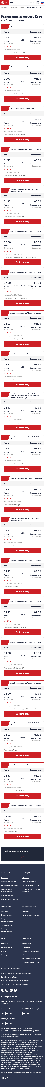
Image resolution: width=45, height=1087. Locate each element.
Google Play (2, 1013)
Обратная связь (28, 955)
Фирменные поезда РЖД (10, 899)
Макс (7, 990)
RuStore (11, 1013)
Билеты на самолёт (8, 915)
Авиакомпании (6, 925)
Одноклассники (15, 990)
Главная (4, 7)
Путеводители (6, 955)
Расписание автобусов (30, 885)
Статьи (3, 951)
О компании (26, 943)
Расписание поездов (8, 881)
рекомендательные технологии (29, 1073)
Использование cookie (30, 962)
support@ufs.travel (22, 985)
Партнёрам (26, 947)
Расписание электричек (9, 885)
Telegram (2, 990)
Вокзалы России (7, 895)
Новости (4, 943)
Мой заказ (4, 878)
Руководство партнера (30, 951)
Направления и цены (17, 7)
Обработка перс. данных (31, 959)
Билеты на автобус (29, 881)
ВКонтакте (11, 990)
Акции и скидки (6, 947)
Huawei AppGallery (7, 1013)
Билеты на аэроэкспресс (31, 915)
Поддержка (38, 2)
